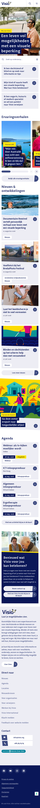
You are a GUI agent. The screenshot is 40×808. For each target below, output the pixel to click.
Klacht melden (8, 717)
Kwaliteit (5, 796)
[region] (20, 144)
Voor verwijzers (8, 703)
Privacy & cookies (8, 779)
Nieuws (5, 678)
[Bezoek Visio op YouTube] (10, 770)
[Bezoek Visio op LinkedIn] (23, 770)
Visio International (10, 713)
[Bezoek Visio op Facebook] (4, 770)
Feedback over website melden (15, 722)
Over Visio (8, 664)
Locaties (5, 688)
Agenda (5, 683)
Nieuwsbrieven (8, 693)
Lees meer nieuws (18, 373)
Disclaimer (5, 792)
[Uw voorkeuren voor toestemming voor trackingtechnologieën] (36, 794)
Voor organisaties (9, 698)
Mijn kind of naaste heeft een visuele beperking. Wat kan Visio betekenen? (16, 85)
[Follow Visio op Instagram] (17, 770)
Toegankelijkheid (8, 788)
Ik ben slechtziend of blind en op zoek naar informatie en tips (14, 71)
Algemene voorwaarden (10, 783)
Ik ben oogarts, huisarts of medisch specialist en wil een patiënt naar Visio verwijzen (15, 100)
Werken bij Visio (9, 708)
